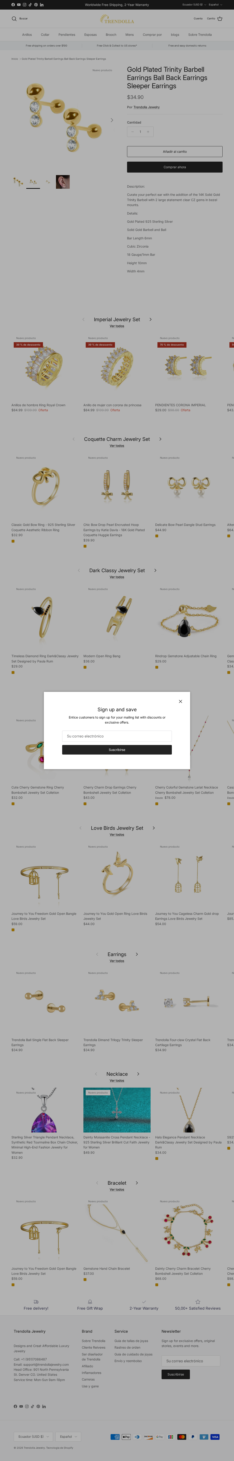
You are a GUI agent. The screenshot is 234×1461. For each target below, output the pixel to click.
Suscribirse (117, 750)
